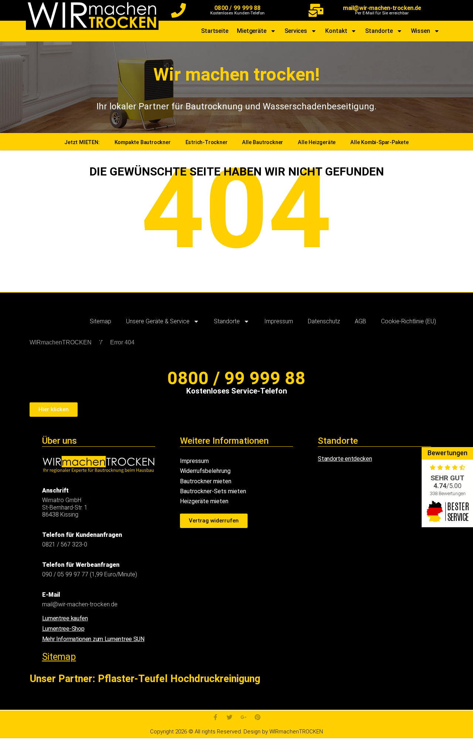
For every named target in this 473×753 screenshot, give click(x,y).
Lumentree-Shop (63, 628)
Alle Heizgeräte (317, 142)
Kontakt (336, 30)
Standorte (378, 30)
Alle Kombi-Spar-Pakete (379, 142)
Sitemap (100, 321)
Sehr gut (448, 478)
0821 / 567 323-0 (64, 544)
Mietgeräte (251, 30)
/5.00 (447, 486)
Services (296, 30)
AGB (360, 321)
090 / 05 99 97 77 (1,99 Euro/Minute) (89, 574)
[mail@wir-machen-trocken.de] (316, 10)
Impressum (278, 321)
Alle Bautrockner (262, 142)
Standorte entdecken (345, 458)
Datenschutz (324, 321)
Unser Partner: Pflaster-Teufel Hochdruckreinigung (145, 679)
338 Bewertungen (448, 493)
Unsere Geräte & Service (158, 321)
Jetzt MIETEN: (81, 142)
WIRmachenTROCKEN (61, 342)
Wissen (420, 30)
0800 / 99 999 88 (237, 7)
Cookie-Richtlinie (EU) (408, 321)
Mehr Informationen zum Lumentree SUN (93, 639)
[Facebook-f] (215, 717)
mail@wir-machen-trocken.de (382, 7)
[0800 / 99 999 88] (178, 10)
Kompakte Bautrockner (143, 142)
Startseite (214, 30)
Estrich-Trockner (207, 142)
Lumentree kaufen (65, 618)
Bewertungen (447, 453)
